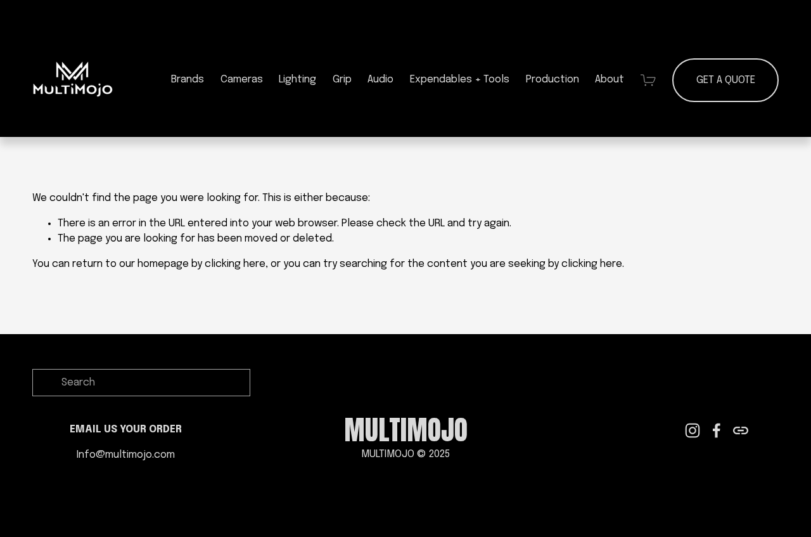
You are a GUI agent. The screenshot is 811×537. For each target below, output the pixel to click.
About (609, 79)
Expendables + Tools (459, 79)
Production (552, 79)
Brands (187, 79)
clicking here (235, 264)
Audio (380, 79)
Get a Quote (725, 80)
